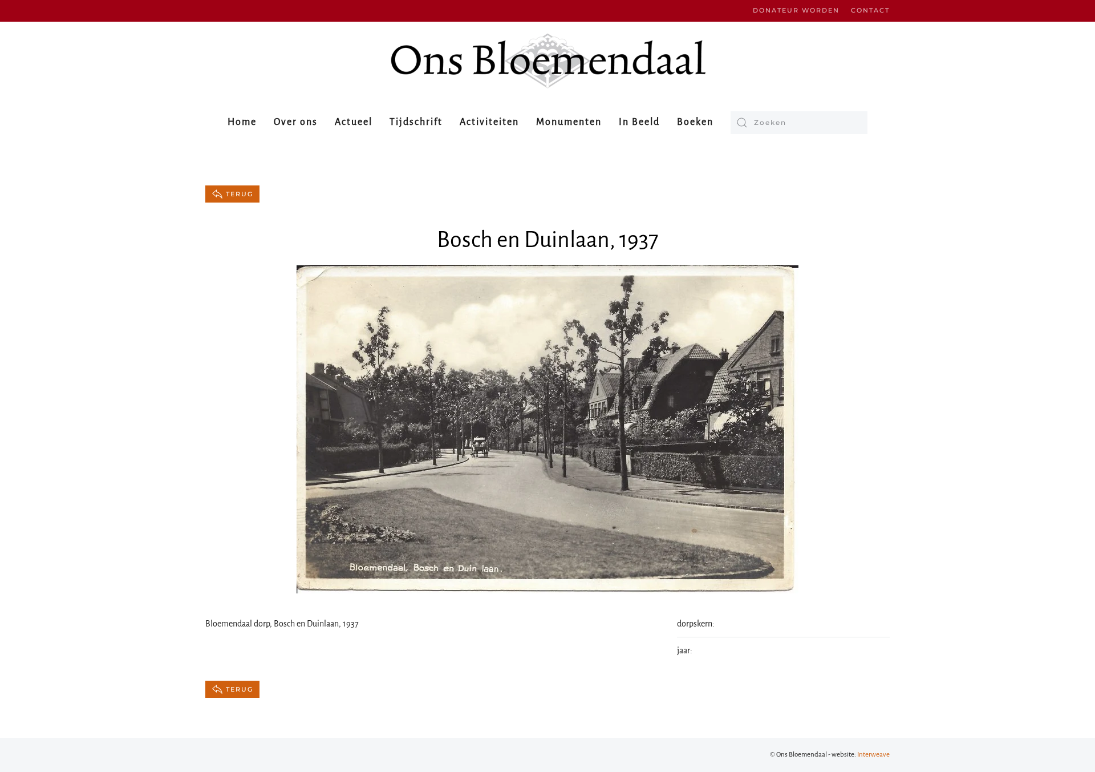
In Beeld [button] (639, 122)
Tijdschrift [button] (416, 122)
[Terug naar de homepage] (547, 60)
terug (239, 194)
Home (242, 122)
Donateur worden (796, 10)
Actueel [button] (353, 122)
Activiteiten (489, 122)
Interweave (873, 754)
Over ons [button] (296, 122)
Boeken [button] (695, 122)
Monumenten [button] (569, 122)
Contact (870, 10)
